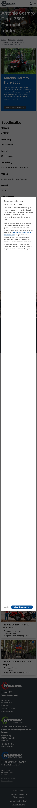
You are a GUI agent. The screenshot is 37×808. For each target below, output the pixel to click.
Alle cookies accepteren (21, 607)
